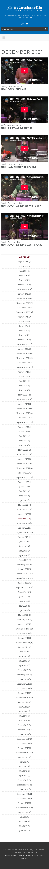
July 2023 (23, 431)
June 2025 (23, 326)
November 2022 (23, 468)
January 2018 (23, 734)
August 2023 (23, 427)
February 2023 (23, 454)
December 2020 (23, 574)
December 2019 (23, 629)
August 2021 (23, 537)
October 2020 (23, 583)
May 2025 (23, 331)
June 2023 (23, 436)
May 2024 (23, 386)
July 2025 (23, 321)
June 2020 (23, 601)
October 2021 (23, 528)
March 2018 (23, 725)
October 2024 (23, 363)
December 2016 (23, 794)
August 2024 (23, 372)
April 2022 (23, 500)
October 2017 (23, 748)
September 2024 (23, 367)
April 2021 (23, 555)
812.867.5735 (41, 16)
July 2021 (23, 542)
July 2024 (23, 376)
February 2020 (23, 620)
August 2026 (23, 262)
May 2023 (23, 441)
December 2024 (23, 353)
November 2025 (23, 303)
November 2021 (23, 523)
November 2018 (23, 688)
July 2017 (23, 762)
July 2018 (23, 707)
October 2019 (23, 638)
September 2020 (23, 587)
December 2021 (23, 519)
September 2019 (23, 643)
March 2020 (23, 615)
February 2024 (23, 399)
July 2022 (23, 487)
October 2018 (23, 693)
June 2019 (23, 656)
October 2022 (23, 473)
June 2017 (23, 766)
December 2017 (23, 739)
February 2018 (23, 730)
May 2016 (23, 826)
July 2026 (23, 266)
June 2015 (23, 831)
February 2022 (23, 509)
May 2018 (23, 716)
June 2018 (23, 711)
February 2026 (23, 289)
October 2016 (23, 803)
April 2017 (23, 776)
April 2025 (23, 335)
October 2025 (23, 308)
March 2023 (23, 450)
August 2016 (23, 812)
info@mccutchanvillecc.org (24, 853)
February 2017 (23, 785)
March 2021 (23, 560)
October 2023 (23, 418)
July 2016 (23, 817)
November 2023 (23, 413)
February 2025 (23, 344)
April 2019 (23, 665)
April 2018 (23, 721)
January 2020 (23, 624)
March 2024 (23, 395)
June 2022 (23, 491)
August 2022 (23, 482)
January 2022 (23, 514)
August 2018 (23, 702)
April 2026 (23, 280)
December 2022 (23, 464)
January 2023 (23, 459)
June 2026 (23, 271)
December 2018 (23, 684)
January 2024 (23, 404)
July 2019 (23, 652)
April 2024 (23, 390)
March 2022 (23, 505)
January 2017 (23, 789)
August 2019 (23, 647)
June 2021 (23, 546)
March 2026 (23, 285)
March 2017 (23, 780)
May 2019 (23, 661)
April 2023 (23, 445)
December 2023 (23, 409)
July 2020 (23, 597)
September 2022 (23, 477)
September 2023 (23, 422)
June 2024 (23, 381)
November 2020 (23, 578)
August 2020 (23, 592)
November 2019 (23, 633)
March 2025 (23, 340)
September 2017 (23, 753)
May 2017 (23, 771)
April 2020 (23, 610)
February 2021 (23, 565)
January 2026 (23, 294)
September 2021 (23, 532)
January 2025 (23, 349)
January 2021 (23, 569)
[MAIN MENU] (4, 37)
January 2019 (23, 679)
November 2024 (23, 358)
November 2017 (23, 743)
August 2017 (23, 757)
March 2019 (23, 670)
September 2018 (23, 698)
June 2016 (23, 821)
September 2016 (23, 808)
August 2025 (23, 317)
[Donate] (27, 23)
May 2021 (23, 551)
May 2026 (23, 275)
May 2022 (23, 496)
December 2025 (23, 298)
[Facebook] (22, 23)
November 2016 (23, 799)
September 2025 (23, 312)
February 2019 (23, 675)
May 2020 (23, 606)
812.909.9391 (27, 18)
